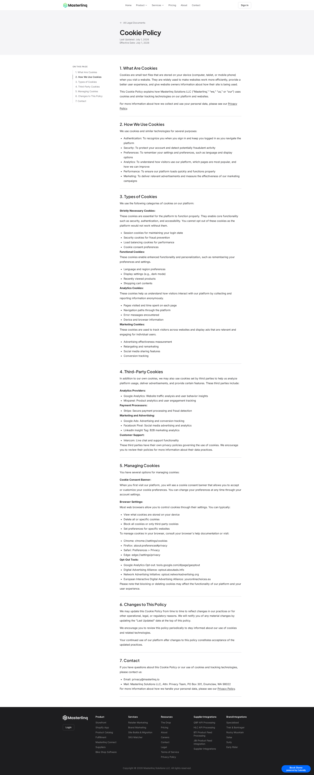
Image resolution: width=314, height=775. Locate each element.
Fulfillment (101, 737)
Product (140, 5)
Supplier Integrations (205, 748)
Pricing (172, 5)
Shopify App (102, 727)
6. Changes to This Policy (89, 96)
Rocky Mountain (235, 732)
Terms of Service (170, 752)
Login (68, 727)
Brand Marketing (137, 727)
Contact (196, 5)
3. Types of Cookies (86, 81)
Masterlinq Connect (106, 742)
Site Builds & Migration (140, 732)
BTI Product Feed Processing (203, 734)
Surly (229, 742)
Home (128, 5)
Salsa (229, 737)
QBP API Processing (204, 722)
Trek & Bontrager (235, 727)
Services (156, 5)
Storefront (101, 722)
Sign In (244, 5)
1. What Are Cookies (86, 72)
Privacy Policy (226, 688)
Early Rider (232, 747)
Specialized (232, 722)
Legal (164, 747)
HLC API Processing (204, 727)
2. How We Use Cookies (88, 77)
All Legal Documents (134, 22)
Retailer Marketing (138, 722)
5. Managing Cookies (86, 91)
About (184, 5)
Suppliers (100, 747)
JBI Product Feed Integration (203, 742)
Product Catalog (104, 732)
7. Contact (80, 101)
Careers (165, 737)
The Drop (166, 722)
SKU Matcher (135, 737)
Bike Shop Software (106, 752)
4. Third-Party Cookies (87, 86)
